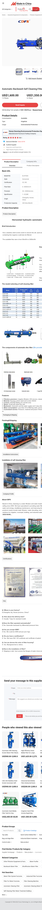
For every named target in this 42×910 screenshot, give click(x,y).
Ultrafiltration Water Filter (30, 866)
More (4, 895)
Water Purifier (34, 861)
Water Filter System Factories (13, 876)
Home (3, 15)
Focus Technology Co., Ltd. (25, 902)
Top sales (5, 835)
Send (19, 716)
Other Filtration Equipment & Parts (14, 861)
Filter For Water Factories (12, 881)
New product (25, 842)
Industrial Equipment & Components (18, 15)
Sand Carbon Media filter (28, 835)
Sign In (5, 152)
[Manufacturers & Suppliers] (21, 4)
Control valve (6, 842)
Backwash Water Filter (11, 866)
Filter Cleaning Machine (31, 881)
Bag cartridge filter (8, 838)
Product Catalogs (30, 830)
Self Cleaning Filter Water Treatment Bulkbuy (18, 891)
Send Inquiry (20, 105)
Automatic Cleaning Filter (12, 886)
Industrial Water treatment (29, 838)
